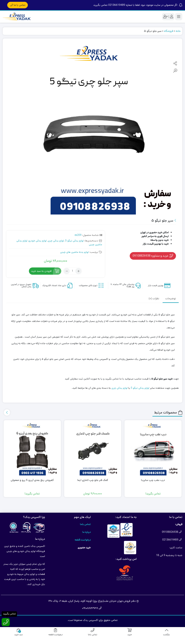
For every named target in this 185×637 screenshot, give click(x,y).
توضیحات (170, 299)
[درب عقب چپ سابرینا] (153, 448)
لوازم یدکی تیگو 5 (74, 241)
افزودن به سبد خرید (41, 271)
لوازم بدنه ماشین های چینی (74, 252)
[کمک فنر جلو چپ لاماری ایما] (92, 448)
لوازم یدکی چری (56, 241)
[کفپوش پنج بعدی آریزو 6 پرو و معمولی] (32, 448)
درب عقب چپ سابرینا (153, 480)
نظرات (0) (154, 299)
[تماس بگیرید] (6, 622)
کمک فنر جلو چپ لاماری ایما (92, 480)
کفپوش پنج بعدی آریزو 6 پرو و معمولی (32, 480)
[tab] (171, 299)
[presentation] (7, 412)
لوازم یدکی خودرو (38, 241)
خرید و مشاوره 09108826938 (151, 256)
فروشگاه (168, 31)
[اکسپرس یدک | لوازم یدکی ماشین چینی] (17, 17)
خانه (178, 31)
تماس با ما (19, 5)
